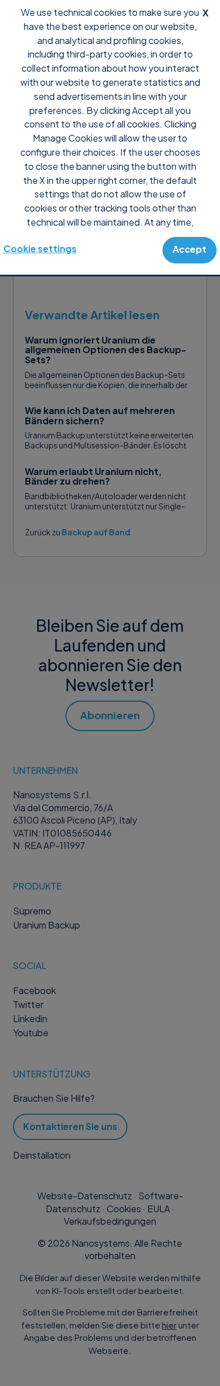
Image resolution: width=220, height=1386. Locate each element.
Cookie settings (40, 248)
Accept (189, 249)
